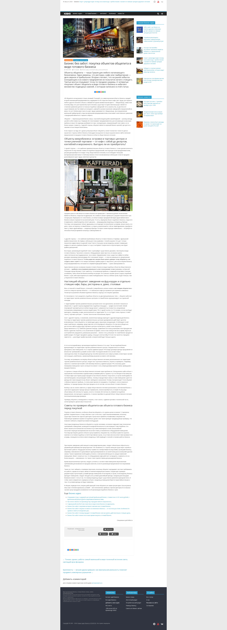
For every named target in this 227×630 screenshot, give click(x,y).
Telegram (104, 534)
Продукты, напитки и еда (80, 60)
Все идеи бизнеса (111, 600)
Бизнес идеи (68, 60)
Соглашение (150, 605)
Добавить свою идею (112, 603)
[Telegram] (105, 92)
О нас (148, 600)
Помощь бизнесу (131, 605)
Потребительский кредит (133, 603)
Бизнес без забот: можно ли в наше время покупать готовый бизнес (89, 515)
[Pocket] (101, 92)
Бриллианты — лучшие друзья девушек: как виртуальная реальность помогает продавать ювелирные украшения (95, 571)
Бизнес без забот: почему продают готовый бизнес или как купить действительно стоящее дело (98, 513)
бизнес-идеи (75, 493)
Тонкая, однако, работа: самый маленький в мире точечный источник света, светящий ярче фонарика (95, 560)
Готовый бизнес (91, 13)
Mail (115, 534)
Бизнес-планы (130, 597)
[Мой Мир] (99, 92)
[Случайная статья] (162, 13)
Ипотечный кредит (131, 600)
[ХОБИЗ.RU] (67, 14)
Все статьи (149, 597)
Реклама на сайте (152, 603)
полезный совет (93, 69)
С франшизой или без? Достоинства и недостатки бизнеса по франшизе (90, 504)
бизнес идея (85, 69)
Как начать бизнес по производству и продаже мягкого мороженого (89, 501)
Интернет (103, 13)
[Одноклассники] (97, 92)
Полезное (112, 13)
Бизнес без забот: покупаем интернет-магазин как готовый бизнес (88, 506)
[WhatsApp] (103, 92)
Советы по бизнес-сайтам (134, 608)
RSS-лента (109, 605)
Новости (121, 13)
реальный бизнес (103, 69)
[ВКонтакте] (95, 92)
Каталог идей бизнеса (112, 597)
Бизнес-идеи (77, 13)
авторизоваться (97, 583)
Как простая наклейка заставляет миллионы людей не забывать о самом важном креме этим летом (109, 1)
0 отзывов (76, 69)
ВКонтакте (109, 529)
